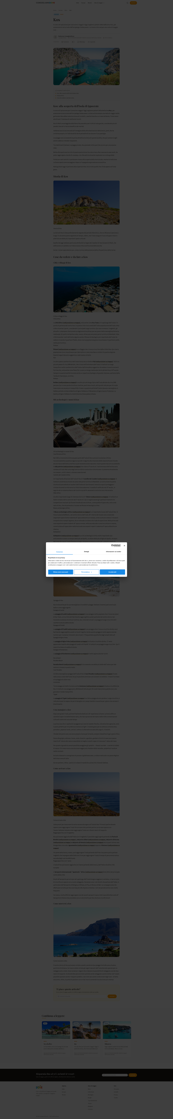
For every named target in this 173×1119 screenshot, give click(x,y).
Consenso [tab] (59, 552)
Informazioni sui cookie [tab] (113, 551)
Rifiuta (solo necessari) (60, 572)
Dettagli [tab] (86, 551)
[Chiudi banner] (124, 545)
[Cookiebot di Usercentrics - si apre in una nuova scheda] (112, 545)
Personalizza (85, 572)
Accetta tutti (112, 572)
